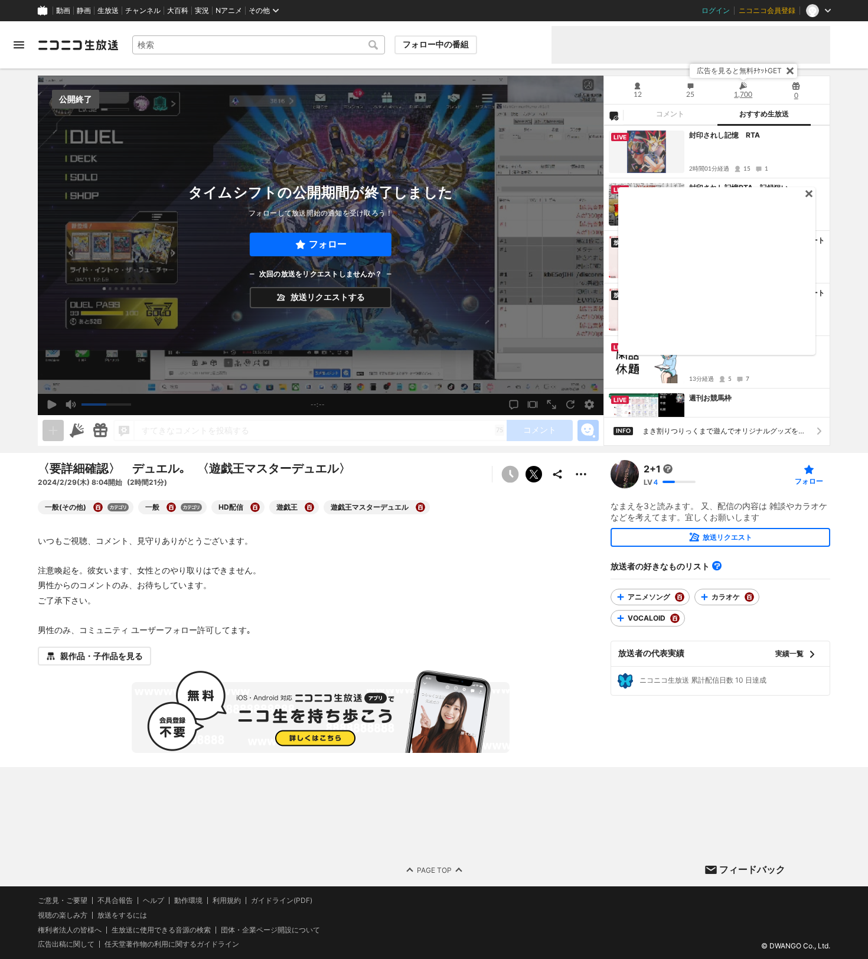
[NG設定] (613, 115)
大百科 (177, 10)
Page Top (434, 870)
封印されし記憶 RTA (724, 135)
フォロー (328, 244)
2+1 (652, 469)
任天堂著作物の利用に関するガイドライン (172, 944)
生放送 (108, 10)
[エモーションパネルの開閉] (588, 430)
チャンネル (143, 10)
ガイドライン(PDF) (281, 900)
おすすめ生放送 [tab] (764, 114)
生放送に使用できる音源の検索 (161, 930)
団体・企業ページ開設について (270, 930)
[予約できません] (510, 474)
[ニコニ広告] (76, 430)
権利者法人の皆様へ (70, 929)
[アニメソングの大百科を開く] (679, 597)
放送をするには (122, 915)
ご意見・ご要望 (62, 900)
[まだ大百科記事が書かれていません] (668, 469)
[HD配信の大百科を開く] (255, 507)
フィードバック (752, 869)
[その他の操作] (581, 474)
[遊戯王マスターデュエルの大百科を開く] (420, 507)
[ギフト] (100, 430)
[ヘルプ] (717, 565)
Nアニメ (229, 10)
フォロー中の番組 (436, 44)
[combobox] (258, 44)
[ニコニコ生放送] (78, 45)
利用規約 (227, 900)
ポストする (534, 474)
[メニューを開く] (19, 45)
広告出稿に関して (66, 944)
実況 (202, 10)
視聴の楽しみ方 (62, 915)
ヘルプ (153, 900)
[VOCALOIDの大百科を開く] (675, 618)
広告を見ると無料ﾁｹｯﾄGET (739, 70)
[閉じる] (790, 71)
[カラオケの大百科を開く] (749, 597)
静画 (84, 10)
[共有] (557, 474)
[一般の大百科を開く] (171, 507)
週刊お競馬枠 (710, 397)
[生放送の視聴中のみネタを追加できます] (53, 430)
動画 (63, 10)
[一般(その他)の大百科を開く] (98, 507)
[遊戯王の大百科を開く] (309, 507)
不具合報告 (115, 900)
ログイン (715, 10)
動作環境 (188, 900)
